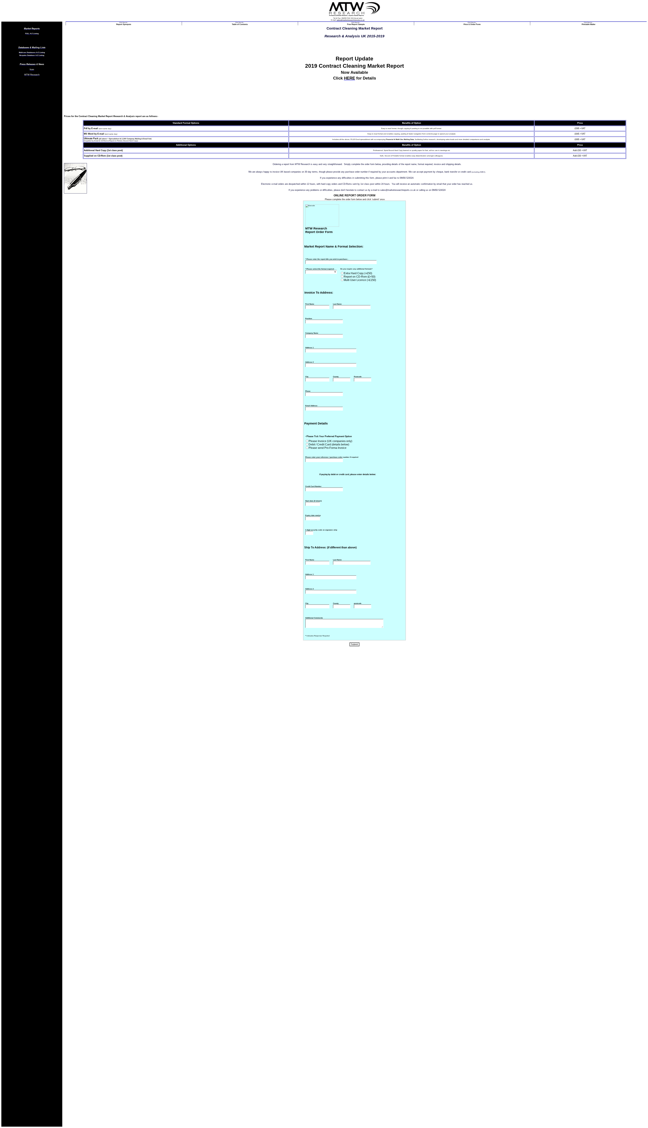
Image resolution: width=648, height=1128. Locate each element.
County (336, 377)
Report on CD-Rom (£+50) (359, 276)
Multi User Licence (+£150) (360, 280)
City (306, 377)
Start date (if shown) (313, 501)
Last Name (337, 304)
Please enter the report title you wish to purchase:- (326, 259)
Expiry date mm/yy (313, 515)
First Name (309, 304)
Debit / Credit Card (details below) (329, 444)
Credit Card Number (313, 486)
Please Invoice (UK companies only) (330, 441)
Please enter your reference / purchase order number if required (331, 457)
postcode (357, 603)
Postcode (358, 377)
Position (308, 318)
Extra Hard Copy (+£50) (358, 273)
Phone (307, 391)
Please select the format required (319, 269)
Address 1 (309, 347)
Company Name (311, 333)
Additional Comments (314, 618)
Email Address (311, 406)
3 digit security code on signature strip (321, 530)
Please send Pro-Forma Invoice (327, 447)
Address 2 (309, 362)
